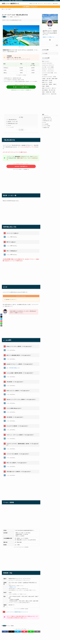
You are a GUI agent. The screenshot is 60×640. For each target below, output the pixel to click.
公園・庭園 (48, 78)
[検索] (57, 0)
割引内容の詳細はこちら (14, 367)
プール (8, 16)
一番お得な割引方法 (12, 119)
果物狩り (54, 84)
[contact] (56, 0)
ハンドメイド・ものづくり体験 (47, 72)
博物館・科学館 (45, 80)
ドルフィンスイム (50, 70)
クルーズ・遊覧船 (50, 67)
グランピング (44, 68)
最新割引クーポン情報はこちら (48, 37)
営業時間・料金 (46, 127)
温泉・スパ (54, 88)
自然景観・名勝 (48, 92)
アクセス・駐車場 (46, 125)
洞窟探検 (47, 86)
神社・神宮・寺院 (52, 90)
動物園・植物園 (54, 78)
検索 (57, 45)
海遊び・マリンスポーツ (46, 88)
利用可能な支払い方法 (12, 123)
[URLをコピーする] (37, 632)
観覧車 (54, 92)
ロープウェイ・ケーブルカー (47, 76)
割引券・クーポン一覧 (12, 121)
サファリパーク (50, 68)
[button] (5, 632)
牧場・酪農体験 (45, 90)
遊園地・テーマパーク (46, 93)
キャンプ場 (44, 67)
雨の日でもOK (53, 93)
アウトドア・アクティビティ (47, 63)
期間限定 (11, 16)
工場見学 (50, 82)
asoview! (22, 46)
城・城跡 (50, 80)
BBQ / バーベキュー (45, 61)
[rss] (54, 0)
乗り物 (54, 76)
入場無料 (43, 78)
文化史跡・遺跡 (45, 84)
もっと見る (21, 129)
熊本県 (4, 16)
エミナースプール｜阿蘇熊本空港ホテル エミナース (17, 612)
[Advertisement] (21, 102)
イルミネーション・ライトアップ (48, 65)
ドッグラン (44, 70)
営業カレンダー (13, 587)
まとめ (9, 125)
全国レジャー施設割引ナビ (10, 3)
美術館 (43, 92)
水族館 (43, 86)
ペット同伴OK (44, 74)
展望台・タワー (45, 82)
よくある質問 (11, 127)
